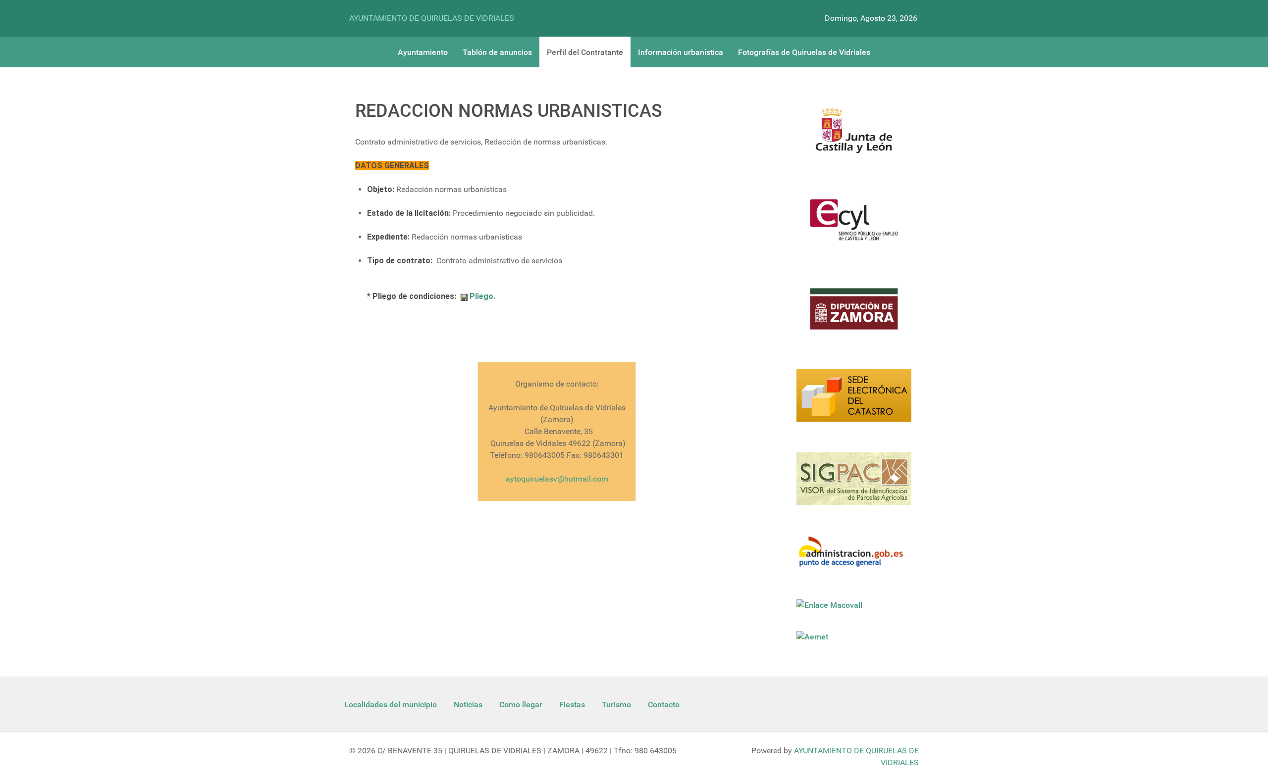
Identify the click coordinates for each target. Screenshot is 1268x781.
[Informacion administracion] (854, 558)
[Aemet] (813, 636)
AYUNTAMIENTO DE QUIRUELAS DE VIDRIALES (431, 18)
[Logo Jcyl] (854, 136)
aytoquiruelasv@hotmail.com (557, 479)
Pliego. (481, 296)
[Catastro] (854, 401)
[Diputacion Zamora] (854, 314)
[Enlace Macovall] (830, 605)
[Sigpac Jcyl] (854, 485)
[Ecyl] (854, 225)
